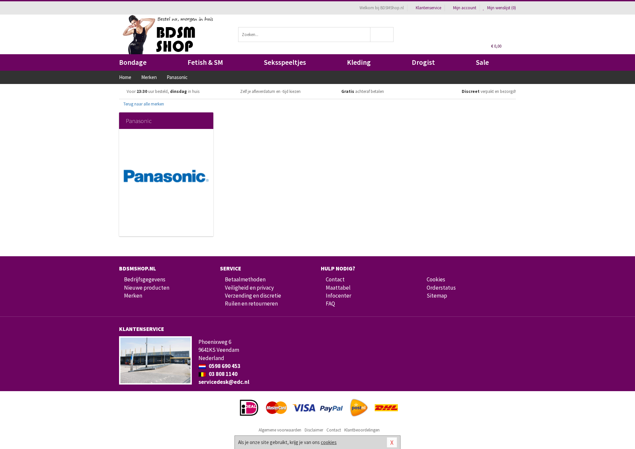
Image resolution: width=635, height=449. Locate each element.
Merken (133, 295)
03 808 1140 (222, 374)
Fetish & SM (205, 62)
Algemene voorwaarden (280, 430)
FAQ (330, 303)
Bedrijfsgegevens (144, 279)
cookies (329, 442)
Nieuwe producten (146, 287)
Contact (335, 279)
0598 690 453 (224, 366)
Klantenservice (428, 8)
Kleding (359, 62)
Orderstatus (441, 287)
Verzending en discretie (253, 295)
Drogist (423, 62)
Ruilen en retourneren (251, 303)
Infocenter (338, 295)
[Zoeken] (382, 34)
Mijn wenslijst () (501, 8)
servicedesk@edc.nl (223, 382)
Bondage (133, 62)
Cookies (436, 279)
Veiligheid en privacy (249, 287)
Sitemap (437, 295)
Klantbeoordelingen (362, 430)
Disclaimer (314, 430)
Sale (482, 62)
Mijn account (464, 8)
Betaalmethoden (245, 279)
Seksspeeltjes (285, 62)
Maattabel (338, 287)
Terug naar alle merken (143, 104)
